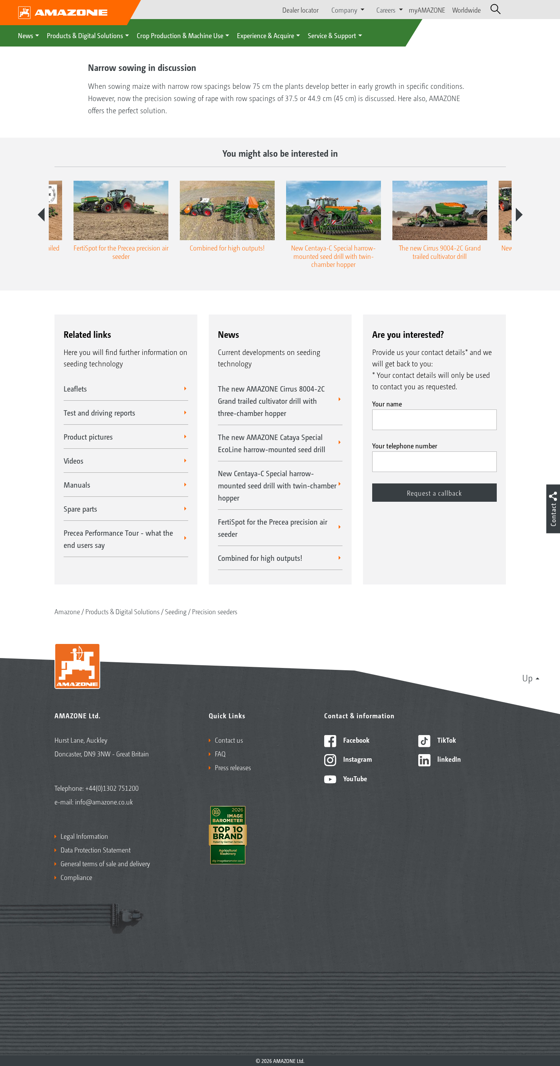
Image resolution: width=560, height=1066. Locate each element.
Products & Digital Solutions (85, 35)
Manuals (77, 484)
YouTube (354, 778)
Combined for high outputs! (260, 558)
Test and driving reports (99, 412)
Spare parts (80, 508)
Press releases (233, 767)
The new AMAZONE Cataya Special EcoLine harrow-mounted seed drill (271, 443)
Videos (73, 460)
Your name (387, 403)
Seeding (176, 611)
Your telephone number (404, 445)
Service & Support (332, 35)
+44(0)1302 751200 (112, 787)
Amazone (67, 611)
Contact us (229, 739)
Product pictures (88, 436)
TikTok (446, 739)
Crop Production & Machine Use (180, 35)
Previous (41, 214)
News (25, 35)
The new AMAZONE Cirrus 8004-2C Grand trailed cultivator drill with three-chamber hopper (271, 401)
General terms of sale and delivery (105, 863)
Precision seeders (214, 611)
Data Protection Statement (96, 849)
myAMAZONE (427, 9)
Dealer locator (300, 9)
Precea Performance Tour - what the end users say (118, 539)
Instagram (357, 758)
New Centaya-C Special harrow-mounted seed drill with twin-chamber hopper (277, 485)
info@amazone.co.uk (104, 801)
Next (519, 214)
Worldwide (466, 9)
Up (527, 677)
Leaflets (75, 388)
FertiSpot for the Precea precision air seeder (272, 528)
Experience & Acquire (265, 35)
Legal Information (84, 835)
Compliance (76, 876)
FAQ (220, 753)
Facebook (356, 739)
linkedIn (448, 758)
